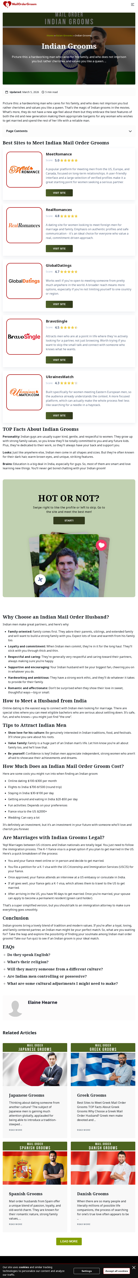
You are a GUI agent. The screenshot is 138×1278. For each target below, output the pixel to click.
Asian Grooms (64, 35)
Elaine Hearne (42, 1002)
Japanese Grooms (26, 1095)
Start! (69, 520)
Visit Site (59, 192)
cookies (24, 1267)
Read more (15, 1130)
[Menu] (132, 4)
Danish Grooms (93, 1193)
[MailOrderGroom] (20, 4)
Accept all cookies (116, 1271)
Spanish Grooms (25, 1193)
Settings (87, 1271)
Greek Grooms (91, 1095)
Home (50, 35)
